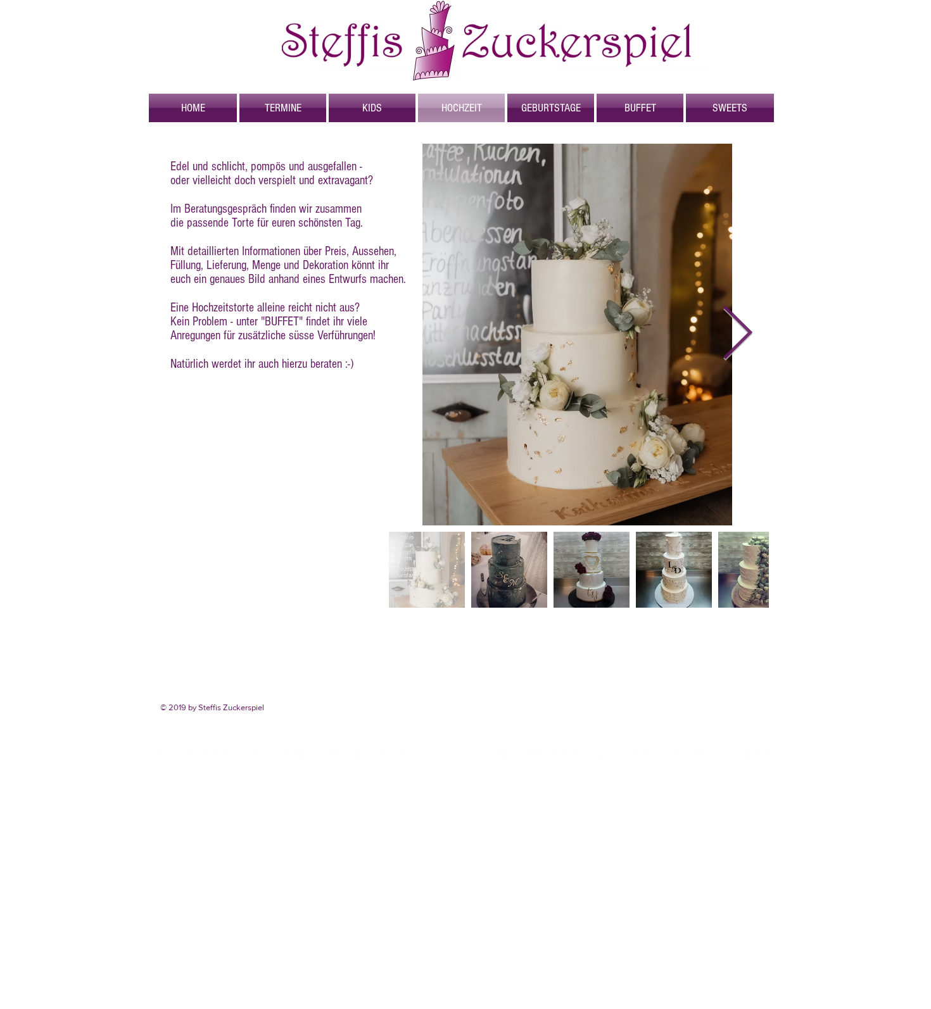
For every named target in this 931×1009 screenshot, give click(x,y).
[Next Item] (737, 335)
